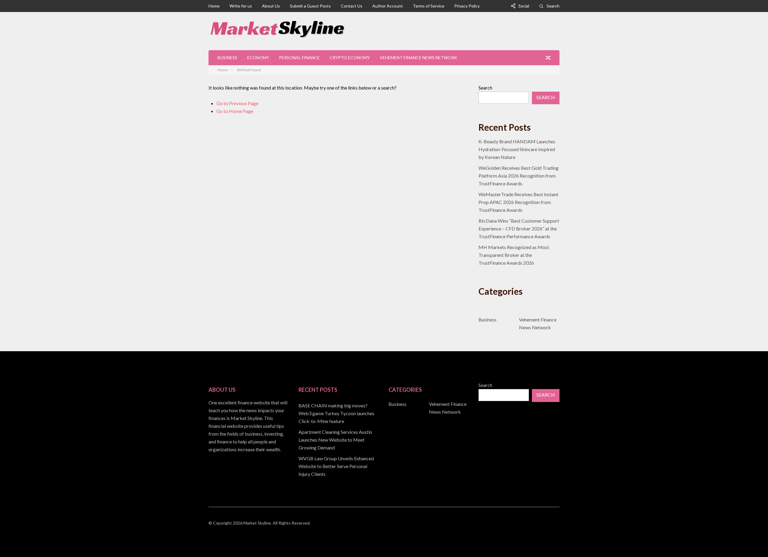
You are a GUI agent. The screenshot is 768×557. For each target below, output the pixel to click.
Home (214, 5)
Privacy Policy (467, 5)
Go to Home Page (234, 111)
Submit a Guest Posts (310, 5)
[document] (339, 440)
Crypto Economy (350, 57)
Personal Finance (299, 57)
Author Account (387, 5)
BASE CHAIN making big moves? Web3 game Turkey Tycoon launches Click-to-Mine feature (336, 413)
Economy (258, 57)
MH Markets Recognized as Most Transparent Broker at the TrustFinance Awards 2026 (513, 255)
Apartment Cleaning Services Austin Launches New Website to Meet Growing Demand (335, 439)
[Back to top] (751, 540)
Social (523, 5)
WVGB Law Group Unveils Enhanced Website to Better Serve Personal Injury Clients (336, 466)
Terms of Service (428, 5)
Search (553, 5)
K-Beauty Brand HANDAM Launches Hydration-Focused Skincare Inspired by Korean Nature (516, 149)
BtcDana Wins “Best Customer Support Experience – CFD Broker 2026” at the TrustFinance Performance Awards (518, 228)
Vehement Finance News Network (418, 57)
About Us (271, 5)
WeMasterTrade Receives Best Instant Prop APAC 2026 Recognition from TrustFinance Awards (518, 202)
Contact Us (351, 5)
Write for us (241, 5)
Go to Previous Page (237, 103)
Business (227, 57)
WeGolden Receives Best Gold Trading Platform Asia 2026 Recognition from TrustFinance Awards (518, 175)
